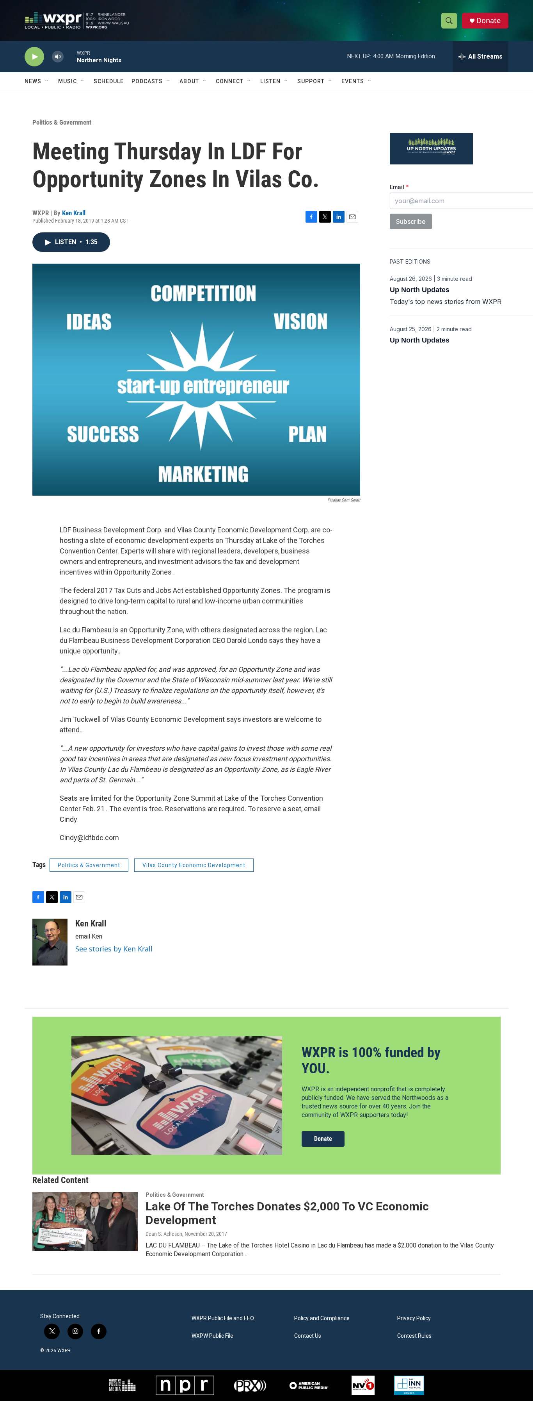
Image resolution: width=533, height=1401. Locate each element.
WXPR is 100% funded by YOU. (371, 1060)
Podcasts (147, 81)
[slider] (70, 56)
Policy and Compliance (322, 1318)
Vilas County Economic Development (193, 865)
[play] (34, 56)
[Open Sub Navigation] (47, 81)
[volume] (57, 57)
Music (67, 81)
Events (352, 81)
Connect (229, 81)
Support (311, 81)
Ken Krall (73, 213)
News (33, 81)
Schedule (109, 81)
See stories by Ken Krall (114, 948)
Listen (270, 81)
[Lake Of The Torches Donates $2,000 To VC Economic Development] (85, 1221)
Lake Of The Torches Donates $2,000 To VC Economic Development (287, 1213)
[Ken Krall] (50, 942)
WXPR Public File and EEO (223, 1318)
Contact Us (307, 1336)
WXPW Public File (212, 1336)
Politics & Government (61, 122)
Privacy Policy (414, 1318)
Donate (488, 20)
